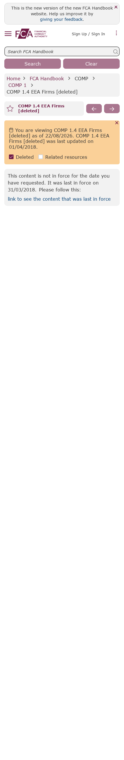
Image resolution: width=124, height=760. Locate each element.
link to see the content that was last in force (59, 199)
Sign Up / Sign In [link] (88, 33)
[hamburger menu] (8, 34)
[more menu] (116, 33)
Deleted (25, 157)
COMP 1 (17, 85)
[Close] (116, 7)
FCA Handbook (46, 78)
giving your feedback (61, 19)
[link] (31, 33)
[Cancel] (117, 123)
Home (13, 78)
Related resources (66, 157)
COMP (81, 78)
